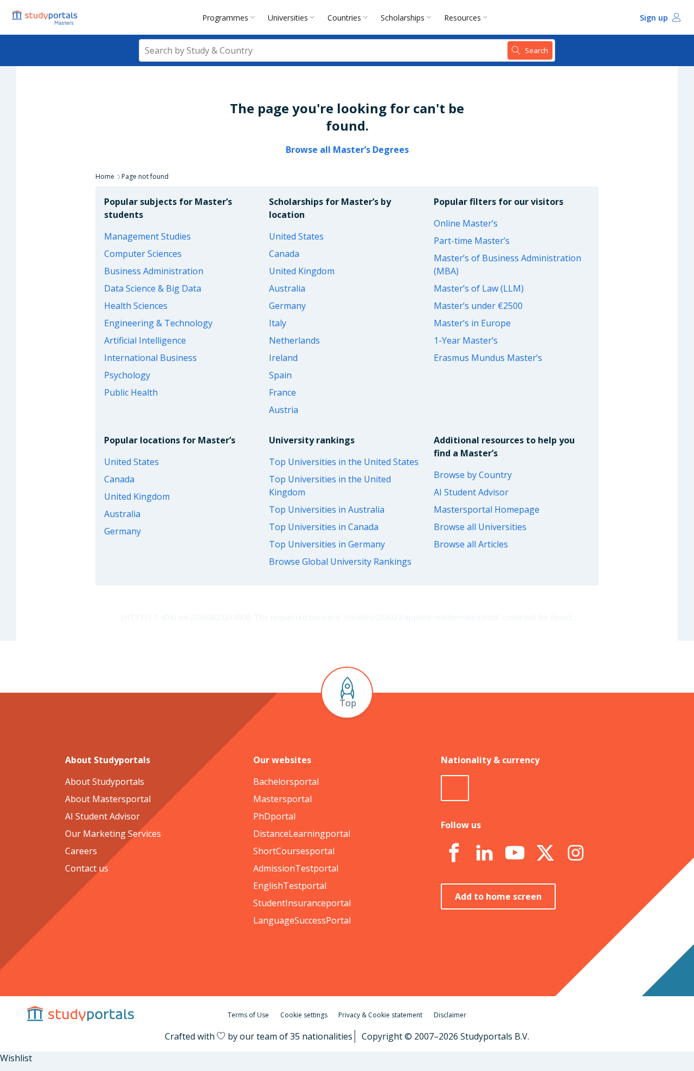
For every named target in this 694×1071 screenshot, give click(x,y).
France (282, 392)
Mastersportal (282, 799)
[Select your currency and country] (455, 788)
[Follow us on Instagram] (575, 853)
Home (104, 176)
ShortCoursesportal (294, 851)
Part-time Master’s (472, 241)
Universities (288, 17)
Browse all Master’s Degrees (347, 150)
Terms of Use (248, 1015)
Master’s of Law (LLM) (479, 288)
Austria (283, 410)
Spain (280, 375)
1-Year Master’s (466, 340)
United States (296, 236)
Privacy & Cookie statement (380, 1015)
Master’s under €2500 (478, 306)
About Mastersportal (108, 799)
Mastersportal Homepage (486, 509)
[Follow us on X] (545, 853)
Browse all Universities (480, 527)
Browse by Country (473, 475)
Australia (287, 288)
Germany (287, 306)
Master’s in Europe (472, 323)
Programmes (225, 17)
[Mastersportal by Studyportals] (45, 17)
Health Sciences (136, 306)
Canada (284, 254)
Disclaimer (450, 1015)
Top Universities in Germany (327, 544)
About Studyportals (104, 782)
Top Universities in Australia (326, 509)
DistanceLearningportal (301, 834)
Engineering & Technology (158, 323)
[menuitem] (231, 17)
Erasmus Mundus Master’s (488, 358)
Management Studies (147, 236)
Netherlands (294, 340)
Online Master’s (466, 223)
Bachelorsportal (286, 782)
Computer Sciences (143, 254)
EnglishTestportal (289, 886)
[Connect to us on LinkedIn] (484, 853)
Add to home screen (498, 896)
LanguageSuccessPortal (302, 920)
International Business (150, 358)
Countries (344, 17)
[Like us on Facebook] (454, 853)
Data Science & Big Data (152, 288)
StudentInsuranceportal (302, 903)
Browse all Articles (471, 544)
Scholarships (403, 17)
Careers (81, 851)
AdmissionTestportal (295, 868)
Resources (462, 17)
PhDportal (274, 816)
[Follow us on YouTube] (515, 853)
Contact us (86, 868)
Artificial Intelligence (145, 340)
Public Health (131, 392)
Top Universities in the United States (344, 462)
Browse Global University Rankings (340, 561)
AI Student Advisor (471, 492)
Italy (277, 323)
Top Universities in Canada (323, 527)
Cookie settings (303, 1015)
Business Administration (153, 271)
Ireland (283, 358)
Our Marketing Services (113, 834)
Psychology (127, 375)
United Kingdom (302, 271)
